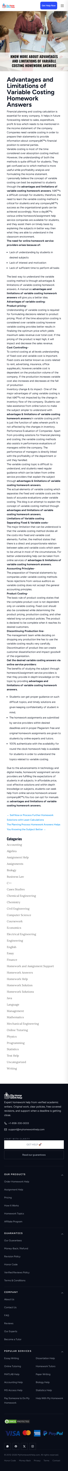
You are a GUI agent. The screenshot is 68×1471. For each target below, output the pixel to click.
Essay (10, 953)
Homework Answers (20, 972)
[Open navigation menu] (62, 5)
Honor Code (11, 1264)
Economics (14, 927)
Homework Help (17, 979)
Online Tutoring (17, 1030)
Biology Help (43, 1382)
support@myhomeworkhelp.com (26, 1129)
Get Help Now (49, 5)
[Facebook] (16, 1446)
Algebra (12, 851)
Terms (46, 1460)
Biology (11, 870)
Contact (56, 1460)
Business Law (15, 876)
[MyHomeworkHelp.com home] (13, 1095)
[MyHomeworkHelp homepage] (14, 5)
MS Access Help (13, 1390)
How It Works (11, 1205)
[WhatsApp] (7, 1446)
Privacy (37, 1460)
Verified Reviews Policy (16, 1272)
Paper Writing (43, 1374)
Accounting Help (13, 1382)
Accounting (14, 844)
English (11, 947)
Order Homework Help (16, 1181)
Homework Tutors (45, 1366)
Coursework (15, 921)
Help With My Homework (49, 1398)
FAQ (6, 1315)
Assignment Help (18, 857)
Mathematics (15, 1017)
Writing (12, 1068)
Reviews (8, 1323)
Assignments (15, 863)
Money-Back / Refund (16, 1248)
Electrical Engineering (21, 934)
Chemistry (13, 902)
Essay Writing (11, 1358)
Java (9, 998)
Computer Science (19, 915)
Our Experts (10, 1331)
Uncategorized (16, 1062)
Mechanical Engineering (23, 1023)
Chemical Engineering (21, 895)
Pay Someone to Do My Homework (16, 1400)
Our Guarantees (13, 1240)
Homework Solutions (20, 991)
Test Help (13, 1055)
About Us (9, 1299)
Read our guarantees (34, 1154)
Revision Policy (12, 1256)
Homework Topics (14, 1213)
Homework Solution (20, 985)
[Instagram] (32, 1446)
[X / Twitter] (24, 1446)
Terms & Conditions (14, 1280)
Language (13, 1004)
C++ (9, 883)
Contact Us (10, 1307)
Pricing (8, 1197)
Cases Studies (16, 889)
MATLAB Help (11, 1374)
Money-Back (25, 1460)
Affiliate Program (13, 1221)
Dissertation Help (45, 1358)
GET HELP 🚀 (34, 1144)
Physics (12, 1036)
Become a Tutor (12, 1339)
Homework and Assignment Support (30, 966)
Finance (12, 959)
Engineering (15, 940)
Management (15, 1011)
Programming (16, 1043)
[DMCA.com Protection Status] (17, 1421)
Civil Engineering (18, 908)
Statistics (13, 1049)
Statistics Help (44, 1390)
